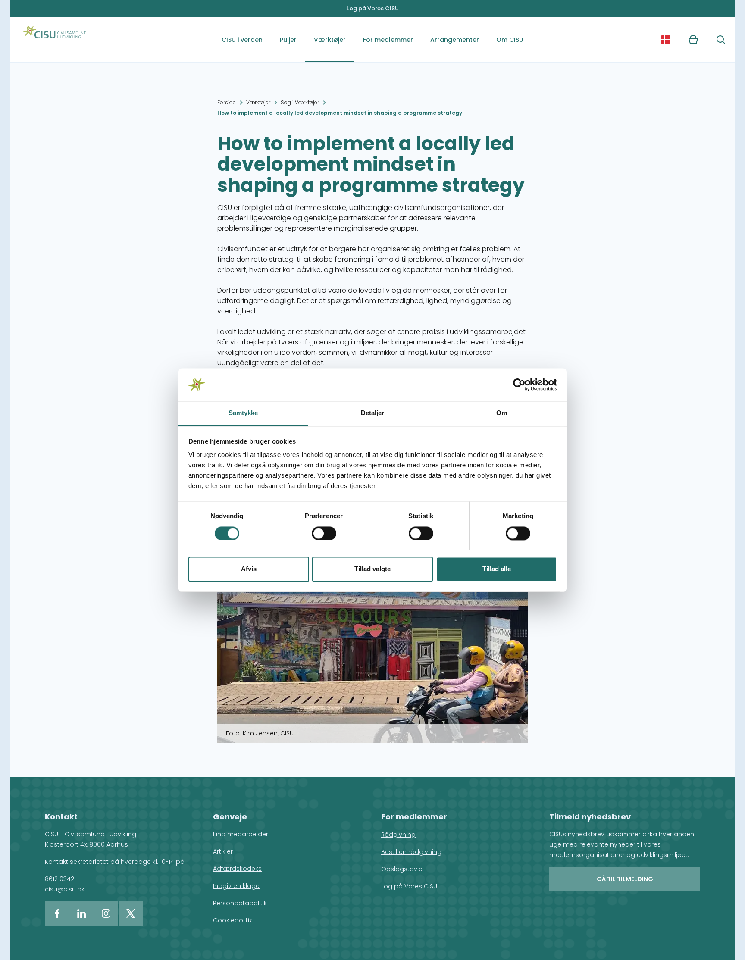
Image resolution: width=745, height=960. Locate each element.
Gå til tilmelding (625, 879)
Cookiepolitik (232, 920)
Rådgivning (398, 834)
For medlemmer (388, 39)
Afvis (249, 569)
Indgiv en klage (236, 886)
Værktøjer (330, 39)
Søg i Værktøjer (300, 102)
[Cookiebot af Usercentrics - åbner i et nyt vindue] (519, 384)
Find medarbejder (240, 834)
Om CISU (509, 39)
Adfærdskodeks (237, 868)
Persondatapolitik (240, 903)
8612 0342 (59, 879)
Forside (226, 102)
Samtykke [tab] (243, 413)
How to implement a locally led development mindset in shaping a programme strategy (339, 112)
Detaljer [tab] (373, 413)
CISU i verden (242, 39)
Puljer (288, 39)
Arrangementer (454, 39)
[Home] (54, 39)
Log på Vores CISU (373, 8)
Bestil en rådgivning (411, 851)
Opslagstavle (402, 869)
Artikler (223, 851)
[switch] (324, 533)
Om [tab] (501, 413)
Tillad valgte (372, 569)
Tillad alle (496, 569)
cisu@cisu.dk (65, 889)
